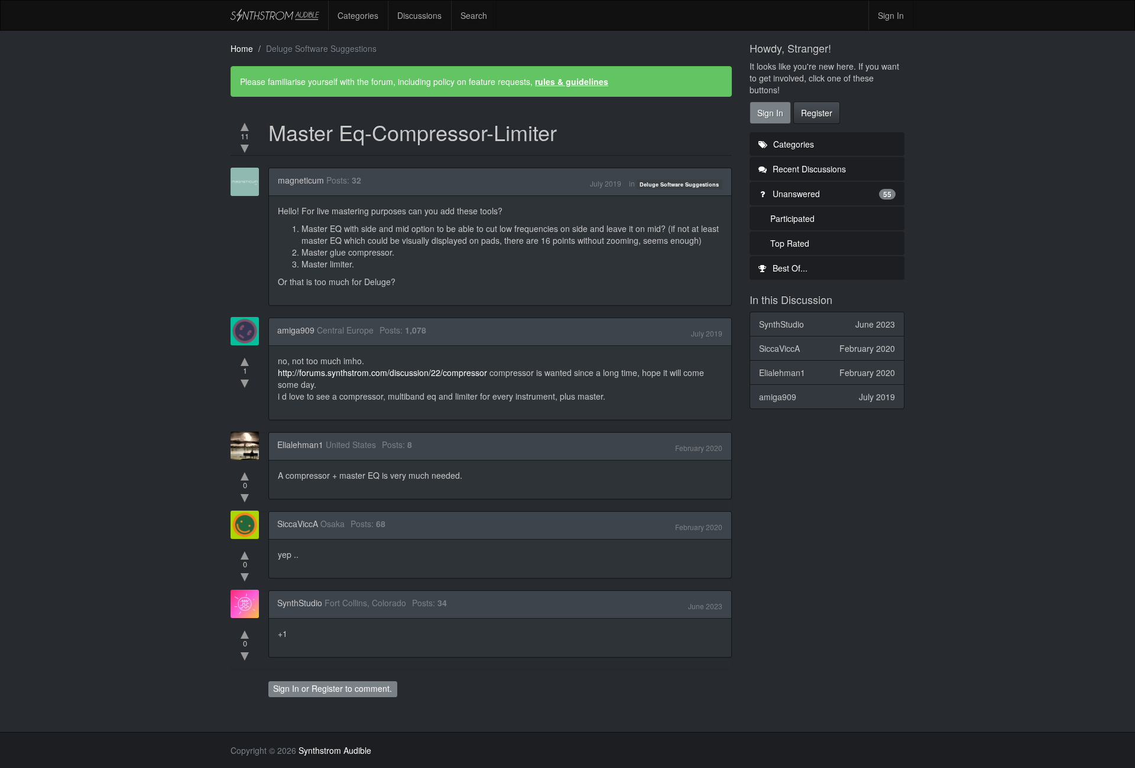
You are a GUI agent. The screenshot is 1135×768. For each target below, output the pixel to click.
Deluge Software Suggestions (679, 184)
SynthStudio (299, 603)
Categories (358, 15)
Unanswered (831, 194)
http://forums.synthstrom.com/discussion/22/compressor (382, 372)
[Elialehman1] (248, 446)
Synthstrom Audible (275, 15)
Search (474, 15)
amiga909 (295, 330)
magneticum (301, 180)
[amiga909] (248, 331)
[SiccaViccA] (248, 525)
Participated (792, 218)
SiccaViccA (297, 524)
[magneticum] (248, 182)
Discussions (419, 15)
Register (327, 688)
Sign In (891, 15)
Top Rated (789, 243)
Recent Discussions (808, 169)
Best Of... (789, 268)
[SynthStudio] (248, 604)
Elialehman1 (300, 444)
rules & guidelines (571, 81)
